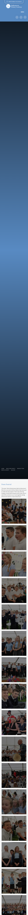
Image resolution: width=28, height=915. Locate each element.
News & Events (5, 470)
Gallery (13, 470)
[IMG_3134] (14, 854)
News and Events (10, 468)
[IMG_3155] (14, 881)
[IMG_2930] (14, 616)
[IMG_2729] (14, 775)
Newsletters (20, 468)
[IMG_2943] (14, 590)
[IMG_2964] (14, 537)
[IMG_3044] (14, 801)
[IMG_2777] (14, 696)
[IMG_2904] (14, 643)
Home (2, 468)
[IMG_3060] (14, 511)
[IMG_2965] (14, 564)
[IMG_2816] (14, 669)
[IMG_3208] (14, 749)
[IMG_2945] (14, 828)
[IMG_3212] (14, 722)
